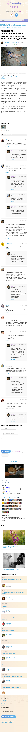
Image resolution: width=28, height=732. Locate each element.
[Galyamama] (13, 500)
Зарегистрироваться (9, 716)
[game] (10, 509)
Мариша (8, 623)
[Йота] (3, 500)
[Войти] (16, 15)
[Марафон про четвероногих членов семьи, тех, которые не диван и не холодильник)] (3, 127)
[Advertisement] (14, 70)
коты (9, 130)
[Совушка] (20, 509)
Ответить (7, 146)
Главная (2, 24)
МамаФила (7, 42)
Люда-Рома (9, 646)
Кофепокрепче (9, 399)
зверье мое (14, 42)
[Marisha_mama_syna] (20, 506)
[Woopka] (15, 506)
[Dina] (13, 503)
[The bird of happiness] (10, 500)
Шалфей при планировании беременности (10, 546)
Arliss (7, 165)
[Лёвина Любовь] (3, 503)
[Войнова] (3, 506)
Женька (8, 680)
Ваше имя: (4, 428)
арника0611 (8, 365)
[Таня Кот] (5, 509)
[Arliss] (8, 506)
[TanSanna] (15, 509)
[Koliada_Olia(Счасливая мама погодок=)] (5, 506)
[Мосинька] (20, 500)
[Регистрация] (11, 15)
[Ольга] (18, 509)
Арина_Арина (9, 692)
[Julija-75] (20, 503)
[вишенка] (15, 500)
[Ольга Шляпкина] (8, 500)
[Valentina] (8, 512)
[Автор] (2, 43)
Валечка (8, 610)
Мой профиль (5, 482)
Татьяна (7, 331)
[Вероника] (10, 503)
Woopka (7, 268)
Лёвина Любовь (9, 243)
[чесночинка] (3, 509)
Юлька (7, 139)
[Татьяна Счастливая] (10, 506)
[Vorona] (18, 506)
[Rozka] (18, 500)
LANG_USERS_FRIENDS (9, 497)
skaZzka (7, 305)
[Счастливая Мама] (5, 512)
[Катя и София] (15, 503)
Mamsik (8, 585)
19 (8, 45)
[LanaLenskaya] (5, 503)
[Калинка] (13, 506)
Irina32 (8, 597)
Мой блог (4, 480)
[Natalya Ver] (13, 509)
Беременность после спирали (11, 569)
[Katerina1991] (8, 503)
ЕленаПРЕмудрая (10, 634)
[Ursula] (5, 500)
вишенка (7, 317)
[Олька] (18, 503)
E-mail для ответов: (8, 433)
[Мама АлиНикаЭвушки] (8, 509)
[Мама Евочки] (3, 512)
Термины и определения (6, 722)
